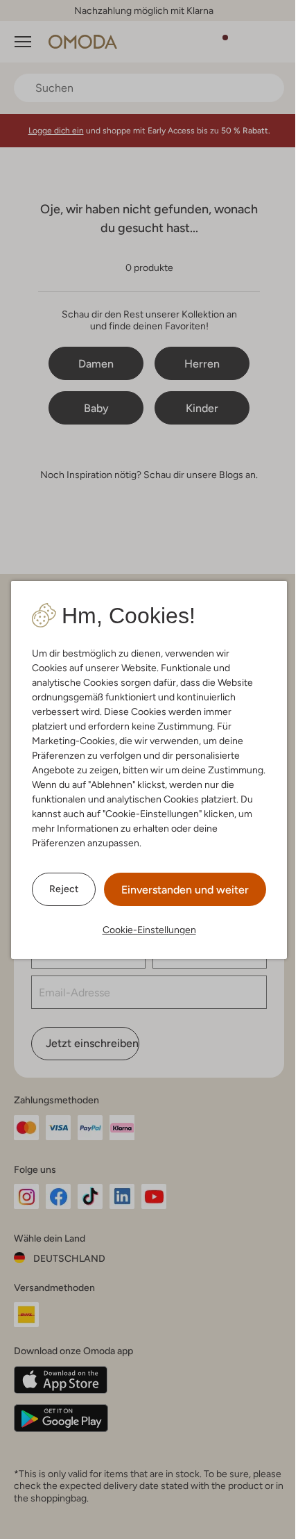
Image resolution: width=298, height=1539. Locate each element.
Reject (63, 888)
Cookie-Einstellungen (149, 929)
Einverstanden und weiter (185, 889)
